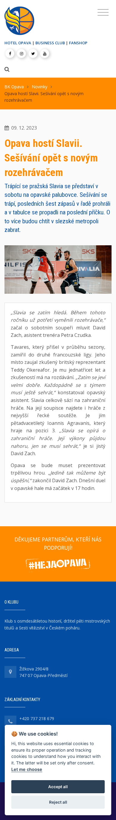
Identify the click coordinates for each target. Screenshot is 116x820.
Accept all (58, 786)
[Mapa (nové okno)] (10, 672)
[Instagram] (21, 53)
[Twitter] (33, 53)
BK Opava (14, 86)
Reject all (58, 802)
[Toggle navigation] (103, 12)
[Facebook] (9, 53)
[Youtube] (44, 53)
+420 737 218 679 (36, 718)
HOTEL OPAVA (17, 42)
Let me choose (26, 769)
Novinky (39, 86)
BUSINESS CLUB (50, 42)
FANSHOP (78, 42)
